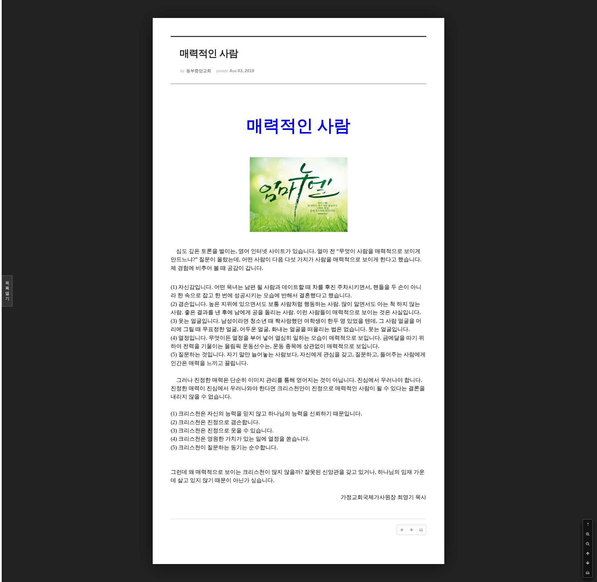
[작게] (588, 543)
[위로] (588, 553)
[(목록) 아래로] (588, 563)
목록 (7, 291)
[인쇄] (588, 573)
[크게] (588, 534)
